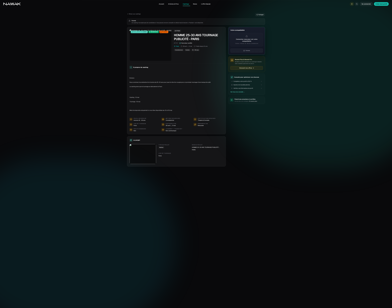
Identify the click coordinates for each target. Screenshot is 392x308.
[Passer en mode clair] (352, 4)
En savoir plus (253, 101)
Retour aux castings (135, 14)
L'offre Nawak (206, 4)
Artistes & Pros (173, 4)
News (195, 4)
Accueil (161, 4)
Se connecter (366, 4)
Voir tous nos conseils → (237, 92)
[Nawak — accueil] (12, 4)
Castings (186, 4)
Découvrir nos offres (245, 68)
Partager (261, 15)
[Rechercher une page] (357, 4)
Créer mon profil (381, 4)
